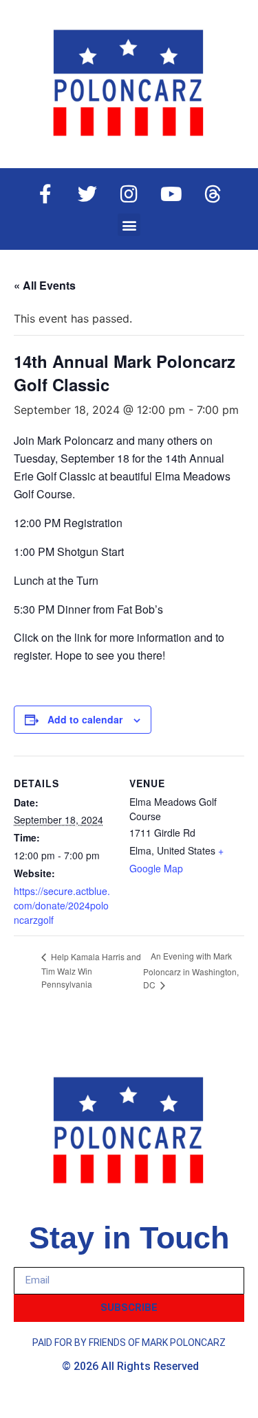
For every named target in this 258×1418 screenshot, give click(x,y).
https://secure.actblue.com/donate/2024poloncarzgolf (62, 905)
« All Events (45, 285)
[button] (129, 224)
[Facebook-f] (45, 194)
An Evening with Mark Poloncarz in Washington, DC (191, 970)
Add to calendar (84, 719)
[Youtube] (171, 194)
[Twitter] (87, 194)
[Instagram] (129, 194)
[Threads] (213, 194)
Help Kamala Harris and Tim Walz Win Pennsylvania (91, 970)
